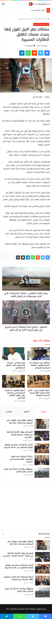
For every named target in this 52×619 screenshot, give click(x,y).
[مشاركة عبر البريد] (23, 257)
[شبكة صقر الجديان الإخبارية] (39, 4)
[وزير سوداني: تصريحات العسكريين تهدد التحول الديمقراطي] (13, 353)
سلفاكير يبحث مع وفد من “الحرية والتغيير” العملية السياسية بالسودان (39, 365)
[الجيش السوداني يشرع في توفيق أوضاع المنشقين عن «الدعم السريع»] (42, 448)
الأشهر (26, 411)
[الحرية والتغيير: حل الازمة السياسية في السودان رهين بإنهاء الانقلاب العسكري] (13, 381)
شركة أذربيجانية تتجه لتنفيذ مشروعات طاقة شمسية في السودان (21, 459)
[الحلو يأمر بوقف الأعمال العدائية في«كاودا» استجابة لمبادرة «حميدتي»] (42, 436)
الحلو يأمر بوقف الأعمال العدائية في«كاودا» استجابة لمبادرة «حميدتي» (20, 434)
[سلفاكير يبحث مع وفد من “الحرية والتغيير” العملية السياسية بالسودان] (38, 353)
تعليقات (9, 411)
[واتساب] (33, 257)
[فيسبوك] (48, 257)
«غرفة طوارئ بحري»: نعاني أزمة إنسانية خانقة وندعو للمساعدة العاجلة (39, 393)
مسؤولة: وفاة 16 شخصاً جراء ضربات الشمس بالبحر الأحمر (18, 470)
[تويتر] (43, 257)
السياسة (37, 19)
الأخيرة (43, 411)
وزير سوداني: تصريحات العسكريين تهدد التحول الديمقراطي (15, 365)
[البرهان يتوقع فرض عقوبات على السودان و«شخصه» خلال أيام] (42, 424)
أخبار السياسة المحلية (25, 19)
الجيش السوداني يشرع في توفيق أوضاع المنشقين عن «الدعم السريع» (18, 446)
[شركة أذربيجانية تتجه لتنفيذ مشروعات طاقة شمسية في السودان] (42, 460)
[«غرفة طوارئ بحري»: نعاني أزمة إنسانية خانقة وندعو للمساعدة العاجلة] (38, 381)
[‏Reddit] (38, 257)
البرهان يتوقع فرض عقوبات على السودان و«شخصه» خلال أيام (20, 421)
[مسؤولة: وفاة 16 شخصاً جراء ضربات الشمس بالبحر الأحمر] (42, 473)
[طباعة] (18, 257)
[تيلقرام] (28, 257)
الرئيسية (44, 19)
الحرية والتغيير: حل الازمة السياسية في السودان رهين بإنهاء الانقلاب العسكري (15, 394)
